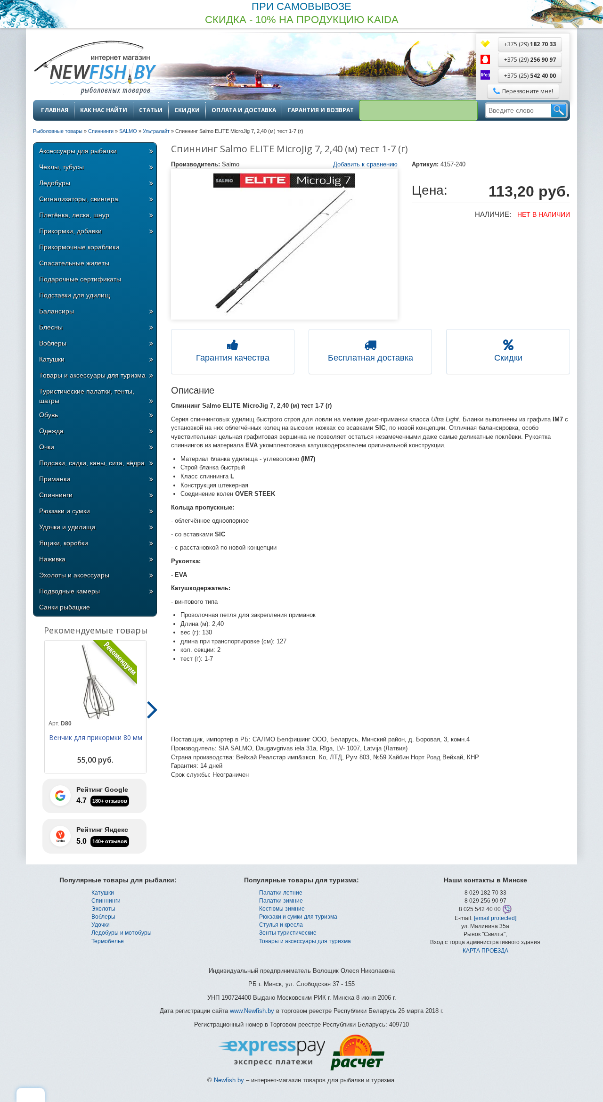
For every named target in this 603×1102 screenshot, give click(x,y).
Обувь (48, 415)
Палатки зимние (281, 900)
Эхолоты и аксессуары (74, 575)
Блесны (51, 327)
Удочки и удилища (67, 527)
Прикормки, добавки (70, 231)
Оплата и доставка (244, 110)
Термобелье (107, 941)
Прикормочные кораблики (79, 247)
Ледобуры (54, 183)
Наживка (52, 559)
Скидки (187, 110)
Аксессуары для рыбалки (78, 151)
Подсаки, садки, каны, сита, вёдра (92, 463)
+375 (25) (530, 76)
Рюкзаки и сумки (64, 511)
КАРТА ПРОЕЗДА (485, 950)
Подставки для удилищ (74, 295)
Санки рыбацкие (64, 607)
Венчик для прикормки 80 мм (95, 737)
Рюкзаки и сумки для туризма (298, 916)
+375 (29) (530, 44)
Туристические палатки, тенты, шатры (86, 395)
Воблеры (52, 343)
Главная (54, 110)
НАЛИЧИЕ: (493, 214)
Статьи (151, 110)
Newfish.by (229, 1080)
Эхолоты (103, 908)
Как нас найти (103, 110)
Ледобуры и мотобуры (121, 932)
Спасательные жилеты (74, 263)
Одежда (51, 431)
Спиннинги (56, 495)
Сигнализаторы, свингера (78, 199)
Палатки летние (280, 892)
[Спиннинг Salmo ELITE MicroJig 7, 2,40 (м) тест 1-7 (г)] (284, 244)
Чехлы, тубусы (61, 167)
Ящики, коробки (63, 543)
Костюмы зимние (282, 908)
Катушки (52, 359)
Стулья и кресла (281, 924)
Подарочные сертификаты (80, 279)
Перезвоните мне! (527, 91)
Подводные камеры (69, 591)
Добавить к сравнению (365, 164)
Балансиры (56, 311)
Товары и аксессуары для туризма (92, 375)
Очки (46, 447)
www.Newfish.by (252, 1010)
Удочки (100, 924)
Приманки (54, 479)
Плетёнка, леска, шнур (74, 215)
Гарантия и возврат (321, 110)
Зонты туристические (288, 932)
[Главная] (94, 68)
